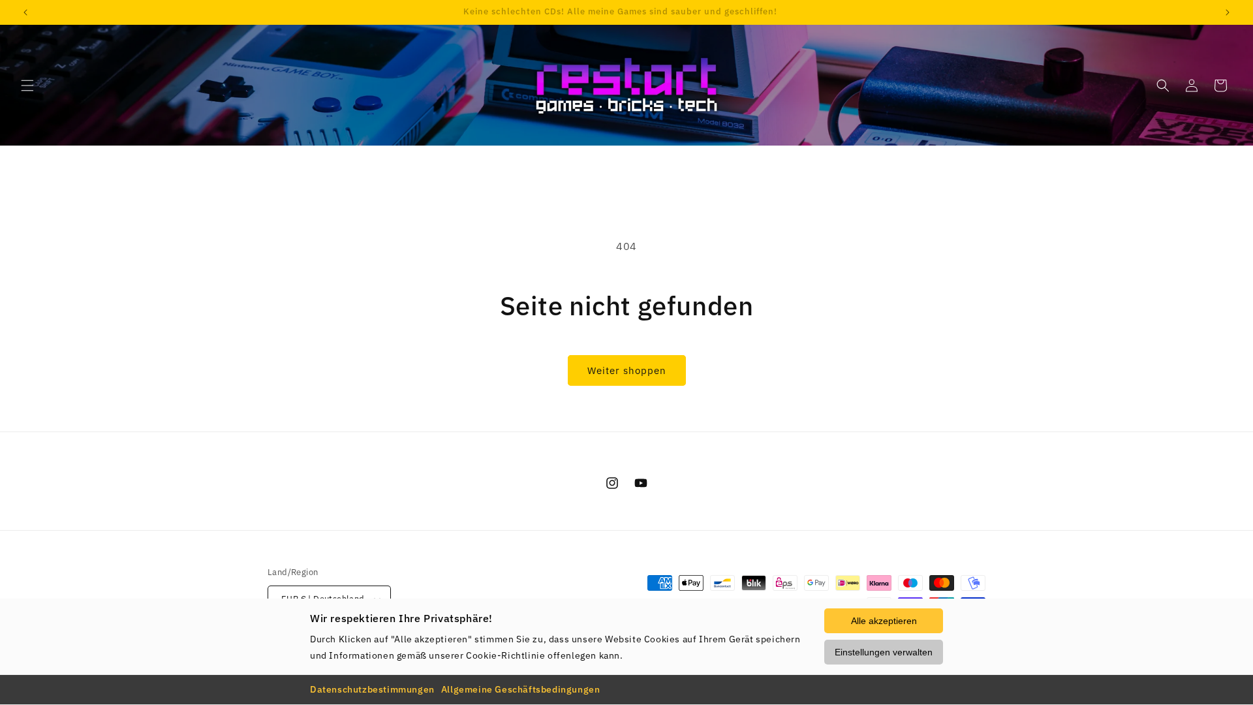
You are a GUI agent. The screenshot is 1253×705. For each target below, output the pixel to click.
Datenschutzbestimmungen (372, 689)
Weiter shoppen (626, 370)
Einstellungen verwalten (884, 652)
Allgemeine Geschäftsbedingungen (520, 689)
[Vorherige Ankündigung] (25, 12)
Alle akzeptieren (884, 621)
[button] (27, 85)
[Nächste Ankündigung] (1227, 12)
